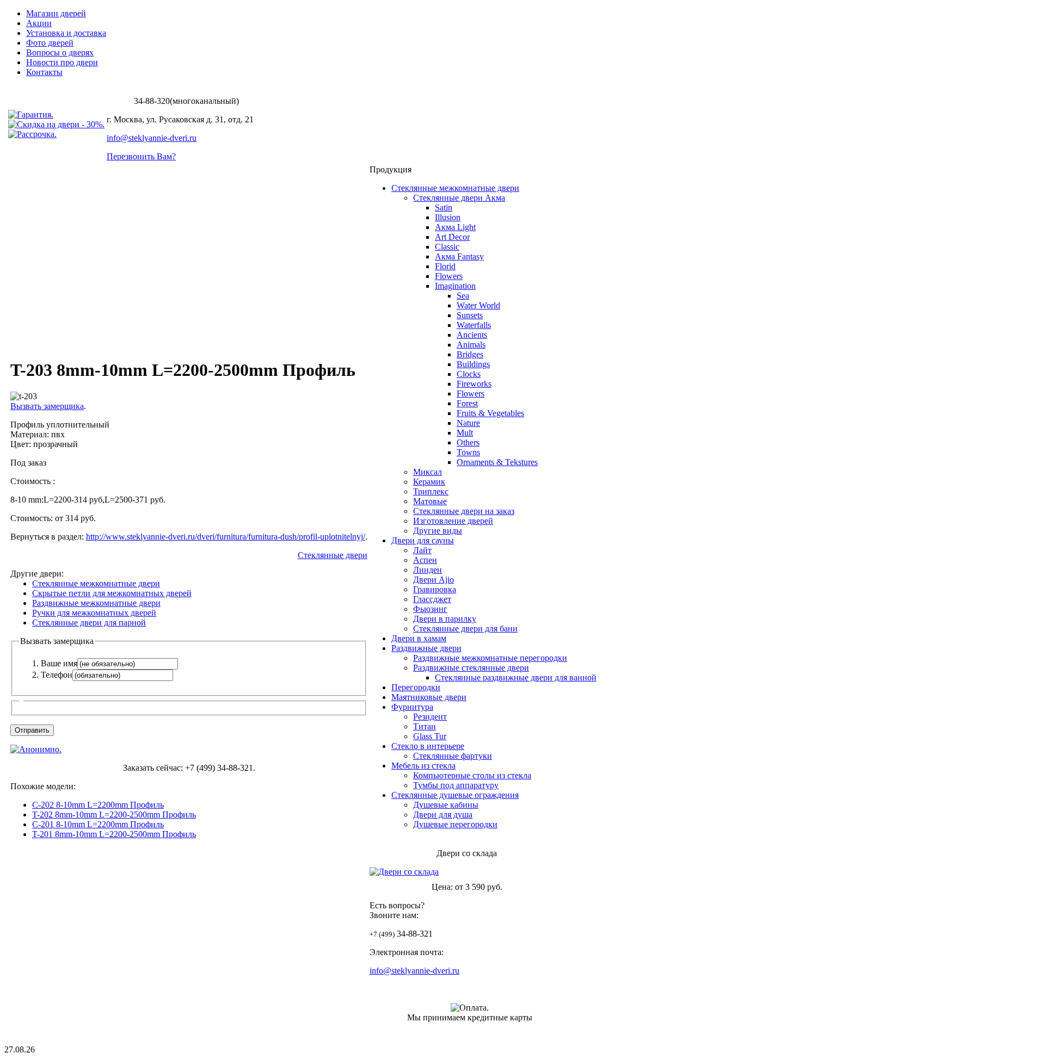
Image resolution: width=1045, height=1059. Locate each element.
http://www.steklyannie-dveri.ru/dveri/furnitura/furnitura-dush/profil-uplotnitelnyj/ (225, 536)
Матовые (430, 501)
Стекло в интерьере (427, 746)
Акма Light (455, 227)
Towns (468, 452)
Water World (478, 305)
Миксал (427, 471)
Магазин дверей (56, 13)
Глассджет (432, 599)
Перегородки (415, 687)
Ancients (472, 334)
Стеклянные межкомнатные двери (96, 583)
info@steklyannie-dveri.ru (151, 138)
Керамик (429, 481)
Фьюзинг (430, 609)
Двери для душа (442, 814)
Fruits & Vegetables (490, 413)
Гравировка (434, 589)
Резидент (430, 716)
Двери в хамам (418, 638)
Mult (465, 432)
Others (468, 442)
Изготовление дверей (453, 520)
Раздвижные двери (426, 648)
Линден (427, 569)
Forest (467, 403)
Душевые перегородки (455, 824)
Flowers (449, 276)
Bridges (470, 354)
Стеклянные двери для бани (465, 628)
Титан (424, 726)
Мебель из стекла (423, 765)
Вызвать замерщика (47, 406)
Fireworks (474, 383)
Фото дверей (49, 42)
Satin (443, 207)
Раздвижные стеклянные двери (471, 667)
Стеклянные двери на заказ (463, 511)
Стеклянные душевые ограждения (455, 795)
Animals (471, 344)
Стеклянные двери (332, 555)
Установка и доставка (66, 33)
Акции (39, 23)
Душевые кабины (445, 804)
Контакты (44, 72)
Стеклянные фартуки (452, 755)
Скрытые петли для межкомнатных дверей (112, 593)
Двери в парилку (444, 618)
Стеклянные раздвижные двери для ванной (516, 677)
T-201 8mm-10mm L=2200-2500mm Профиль (114, 834)
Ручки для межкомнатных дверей (94, 612)
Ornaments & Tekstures (497, 462)
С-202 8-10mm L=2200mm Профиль (98, 804)
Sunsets (470, 315)
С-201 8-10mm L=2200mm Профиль (98, 824)
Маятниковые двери (428, 697)
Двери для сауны (422, 540)
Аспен (425, 560)
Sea (463, 295)
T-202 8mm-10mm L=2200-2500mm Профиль (114, 814)
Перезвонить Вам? (141, 156)
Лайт (422, 550)
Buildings (473, 364)
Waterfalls (474, 325)
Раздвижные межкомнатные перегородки (490, 657)
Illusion (447, 217)
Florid (445, 266)
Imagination (455, 285)
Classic (447, 246)
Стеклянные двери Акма (459, 197)
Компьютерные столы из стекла (472, 775)
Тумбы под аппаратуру (456, 785)
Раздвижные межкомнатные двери (96, 603)
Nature (468, 423)
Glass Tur (429, 736)
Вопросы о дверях (60, 52)
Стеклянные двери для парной (89, 622)
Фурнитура (412, 706)
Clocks (469, 374)
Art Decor (452, 236)
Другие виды (437, 530)
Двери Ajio (433, 579)
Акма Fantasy (459, 256)
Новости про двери (62, 62)
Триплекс (430, 491)
